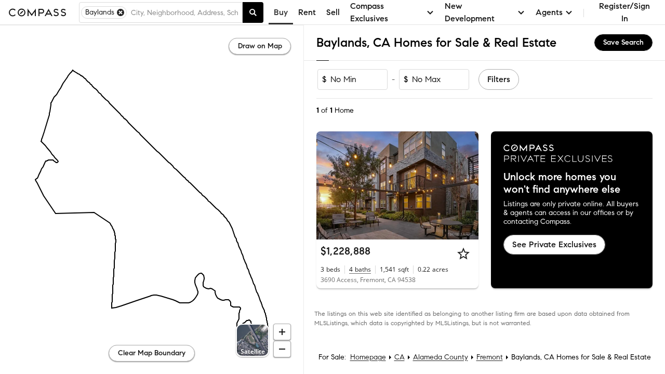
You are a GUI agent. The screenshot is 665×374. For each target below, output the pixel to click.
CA (399, 357)
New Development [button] (470, 12)
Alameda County (440, 357)
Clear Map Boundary (151, 353)
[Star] (463, 253)
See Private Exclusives (554, 244)
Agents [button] (549, 12)
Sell (333, 12)
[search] (253, 12)
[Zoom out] (282, 349)
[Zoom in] (282, 332)
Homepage (368, 357)
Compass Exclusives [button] (369, 12)
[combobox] (184, 12)
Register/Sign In (624, 12)
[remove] (120, 12)
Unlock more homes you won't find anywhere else (561, 183)
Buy (281, 12)
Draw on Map (260, 46)
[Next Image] (466, 185)
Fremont (489, 357)
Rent (307, 12)
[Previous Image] (329, 185)
